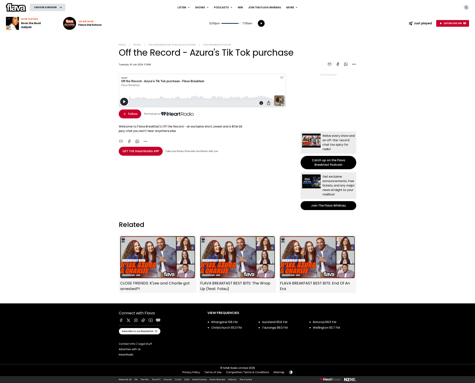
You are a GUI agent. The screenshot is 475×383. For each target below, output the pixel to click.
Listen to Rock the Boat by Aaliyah (29, 23)
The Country (246, 379)
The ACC (156, 379)
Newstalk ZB (125, 379)
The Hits (144, 379)
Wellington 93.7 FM (326, 327)
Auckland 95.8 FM (274, 322)
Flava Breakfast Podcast (217, 44)
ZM (135, 379)
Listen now (82, 23)
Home (122, 44)
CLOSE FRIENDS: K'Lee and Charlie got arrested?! (157, 264)
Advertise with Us (130, 349)
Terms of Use (213, 372)
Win (240, 7)
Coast (178, 379)
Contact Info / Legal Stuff (135, 344)
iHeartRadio (126, 354)
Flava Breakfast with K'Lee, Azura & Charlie (172, 44)
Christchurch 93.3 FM (226, 327)
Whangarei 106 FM (224, 322)
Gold (186, 379)
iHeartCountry (199, 379)
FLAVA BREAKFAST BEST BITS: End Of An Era (317, 264)
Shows (137, 44)
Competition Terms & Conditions (247, 372)
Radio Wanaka (217, 379)
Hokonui (232, 379)
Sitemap (278, 372)
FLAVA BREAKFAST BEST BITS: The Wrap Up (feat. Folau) (237, 264)
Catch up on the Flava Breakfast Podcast (328, 150)
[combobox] (354, 64)
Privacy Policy (191, 372)
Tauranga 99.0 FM (275, 327)
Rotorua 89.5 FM (324, 322)
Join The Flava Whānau (264, 7)
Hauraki (168, 379)
